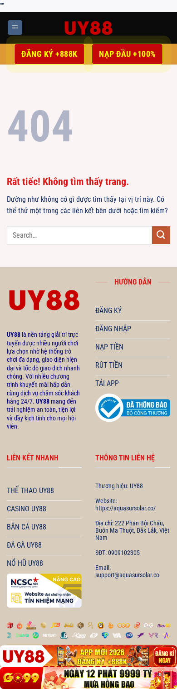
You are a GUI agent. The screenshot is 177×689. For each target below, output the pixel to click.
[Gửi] (161, 235)
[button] (15, 27)
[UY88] (88, 28)
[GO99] (88, 678)
